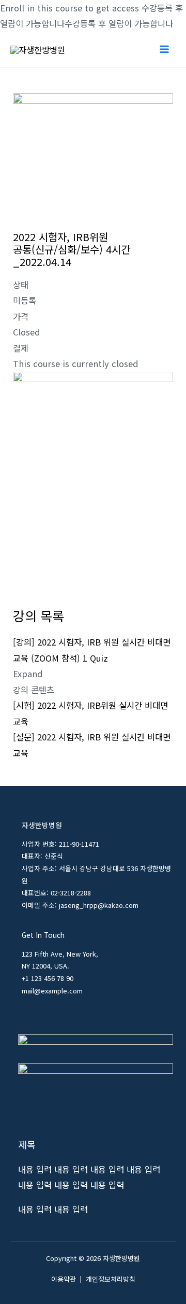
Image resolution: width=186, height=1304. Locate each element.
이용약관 (63, 1279)
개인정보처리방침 (110, 1279)
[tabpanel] (93, 485)
